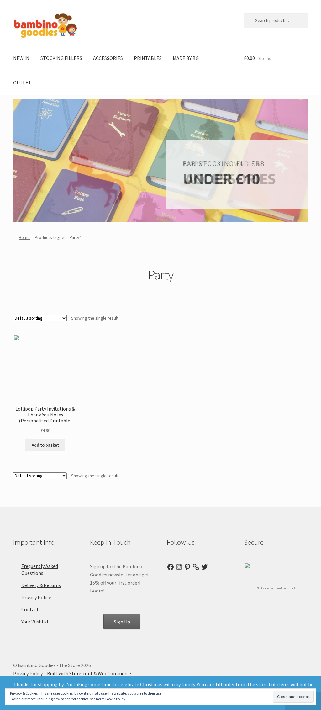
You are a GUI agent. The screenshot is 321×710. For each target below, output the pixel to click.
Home (24, 237)
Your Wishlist (35, 621)
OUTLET (22, 82)
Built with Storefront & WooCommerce (89, 673)
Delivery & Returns (41, 585)
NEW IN (21, 58)
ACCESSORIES (108, 58)
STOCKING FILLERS (61, 58)
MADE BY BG (186, 58)
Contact (30, 609)
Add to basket (45, 445)
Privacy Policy (36, 597)
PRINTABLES (148, 58)
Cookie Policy (115, 699)
